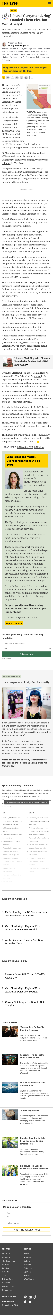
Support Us (7, 1290)
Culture (27, 1261)
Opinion (27, 1271)
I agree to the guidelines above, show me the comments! (26, 802)
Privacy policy (6, 658)
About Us (6, 1253)
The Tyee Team (8, 1261)
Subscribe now (26, 654)
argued (37, 376)
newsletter (14, 140)
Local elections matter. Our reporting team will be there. (23, 460)
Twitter (39, 57)
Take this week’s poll (26, 1229)
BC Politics (39, 446)
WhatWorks (29, 1279)
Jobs (4, 1275)
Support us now (14, 623)
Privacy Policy (8, 1279)
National (27, 1264)
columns (6, 162)
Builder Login (8, 1301)
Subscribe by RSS (10, 1305)
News (13, 10)
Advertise (6, 1271)
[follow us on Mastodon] (17, 77)
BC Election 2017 (25, 446)
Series (27, 1275)
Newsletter (7, 1257)
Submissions (8, 1282)
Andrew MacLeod (15, 43)
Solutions (28, 1268)
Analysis (27, 1257)
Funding (5, 1268)
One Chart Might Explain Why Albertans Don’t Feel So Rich (22, 927)
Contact (5, 1264)
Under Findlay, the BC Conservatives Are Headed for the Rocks (26, 913)
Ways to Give (8, 1286)
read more (20, 364)
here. (8, 60)
